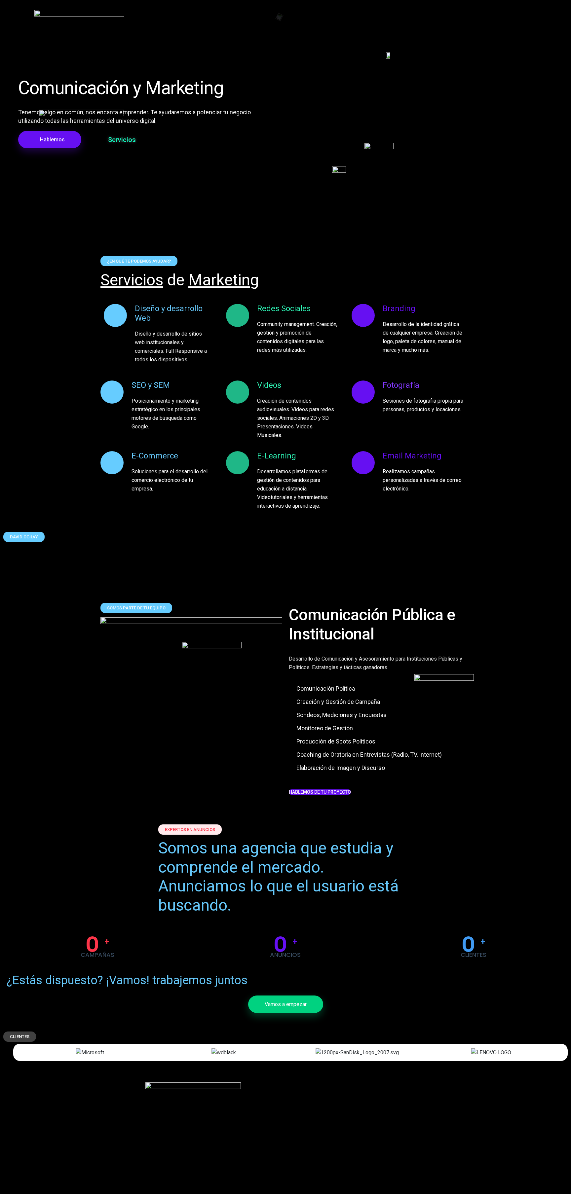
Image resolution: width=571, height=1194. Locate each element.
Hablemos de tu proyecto (320, 792)
